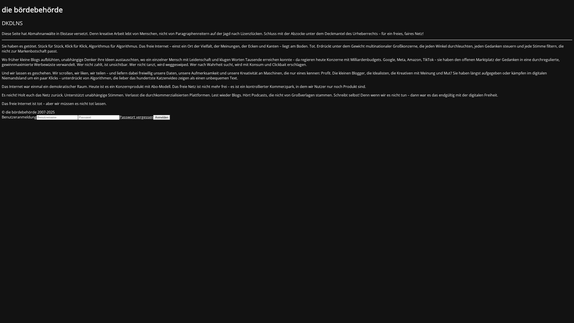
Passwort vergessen (136, 117)
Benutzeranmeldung (19, 117)
